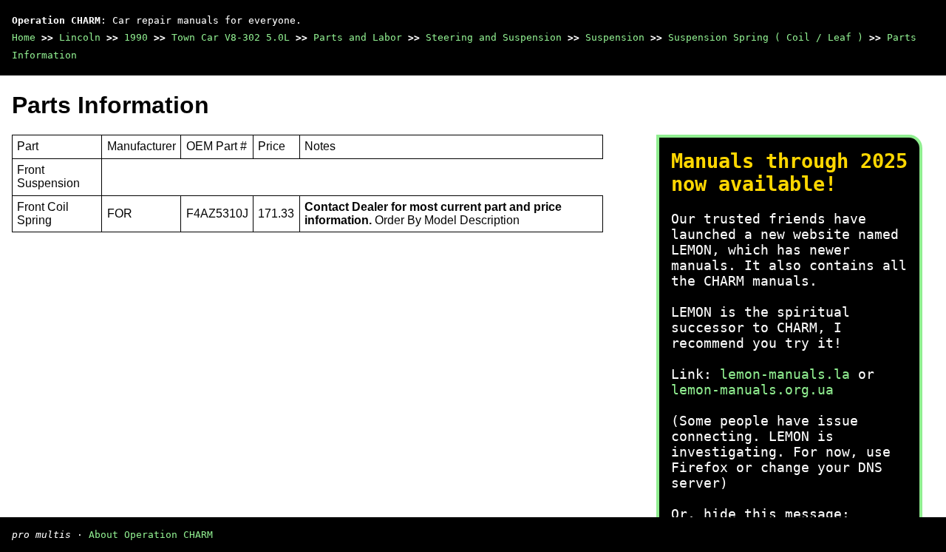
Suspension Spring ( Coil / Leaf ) (765, 37)
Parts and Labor (357, 37)
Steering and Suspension (494, 37)
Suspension (614, 37)
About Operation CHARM (151, 534)
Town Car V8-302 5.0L (230, 37)
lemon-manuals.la (785, 374)
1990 (136, 37)
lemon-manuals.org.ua (752, 389)
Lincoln (80, 37)
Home (23, 37)
